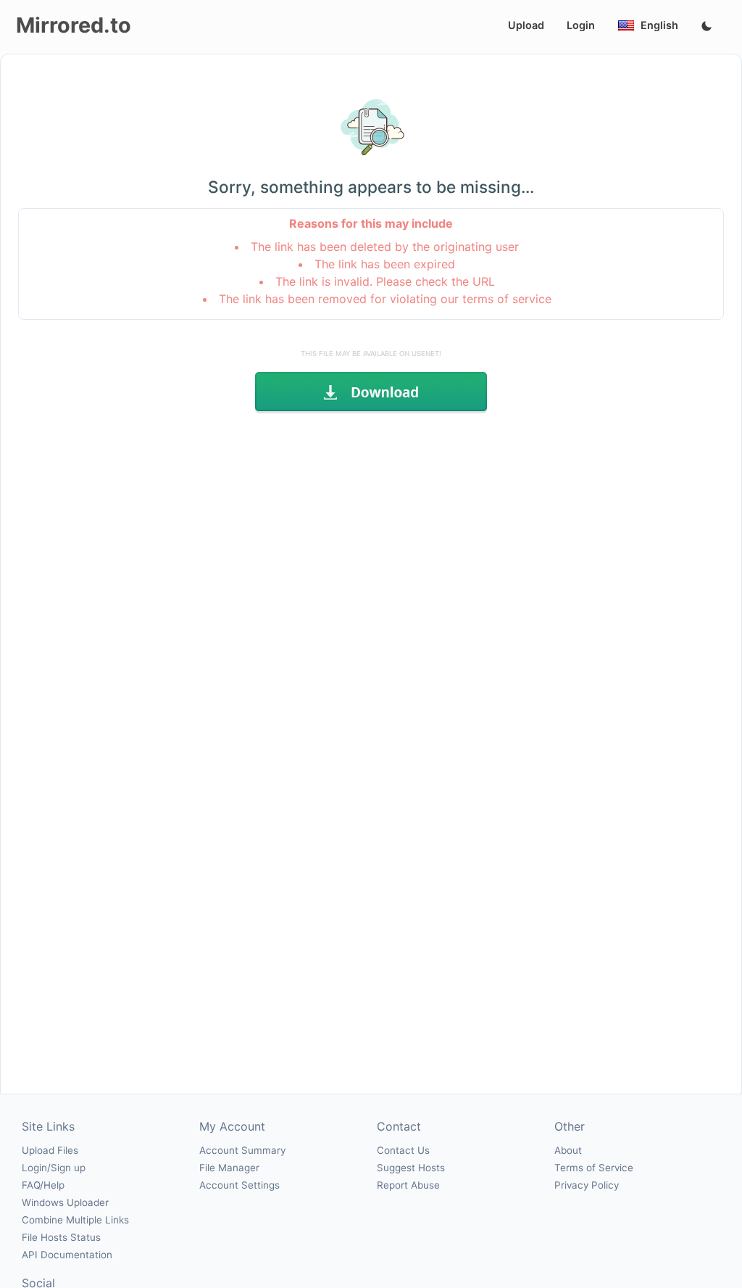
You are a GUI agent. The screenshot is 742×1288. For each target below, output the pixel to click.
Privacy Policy (586, 1185)
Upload (526, 25)
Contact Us (403, 1150)
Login (581, 25)
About (568, 1150)
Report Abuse (408, 1185)
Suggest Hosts (411, 1167)
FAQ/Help (43, 1185)
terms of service (506, 299)
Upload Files (50, 1150)
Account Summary (242, 1150)
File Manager (229, 1167)
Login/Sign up (54, 1167)
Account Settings (239, 1185)
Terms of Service (593, 1167)
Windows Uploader (65, 1202)
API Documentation (67, 1254)
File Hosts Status (61, 1237)
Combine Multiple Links (75, 1220)
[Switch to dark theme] (706, 27)
